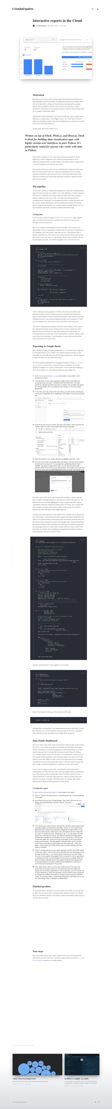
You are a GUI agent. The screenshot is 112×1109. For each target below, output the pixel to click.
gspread (48, 353)
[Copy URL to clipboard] (92, 9)
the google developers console (49, 376)
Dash (56, 129)
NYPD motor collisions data (63, 218)
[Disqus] (58, 983)
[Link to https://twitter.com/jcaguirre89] (95, 1102)
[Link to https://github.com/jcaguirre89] (98, 1102)
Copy (81, 247)
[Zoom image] (59, 409)
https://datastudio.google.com (49, 792)
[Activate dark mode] (97, 9)
